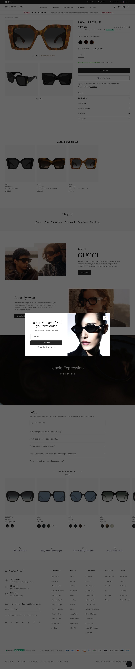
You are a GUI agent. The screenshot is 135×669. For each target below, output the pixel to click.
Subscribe (46, 343)
